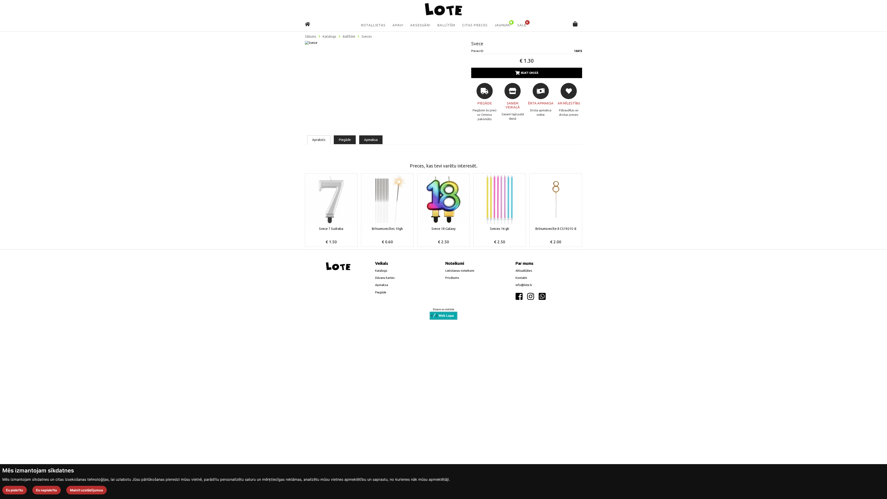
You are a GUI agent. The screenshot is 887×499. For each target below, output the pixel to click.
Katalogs (329, 36)
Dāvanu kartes (385, 278)
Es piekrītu (14, 490)
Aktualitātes (524, 270)
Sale (521, 25)
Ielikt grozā (529, 72)
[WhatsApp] (542, 296)
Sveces (366, 36)
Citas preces (475, 25)
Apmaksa (371, 140)
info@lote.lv (524, 285)
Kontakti (521, 278)
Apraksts (318, 140)
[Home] (307, 24)
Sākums (310, 36)
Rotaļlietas (373, 25)
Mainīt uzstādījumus (86, 490)
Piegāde (345, 140)
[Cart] (575, 24)
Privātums (452, 278)
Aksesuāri (420, 25)
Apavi (397, 25)
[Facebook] (519, 296)
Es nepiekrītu (46, 490)
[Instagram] (530, 296)
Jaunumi (502, 25)
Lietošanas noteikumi (459, 270)
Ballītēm (446, 25)
